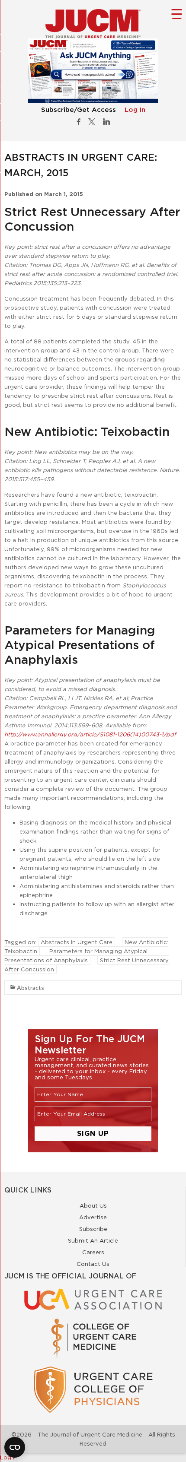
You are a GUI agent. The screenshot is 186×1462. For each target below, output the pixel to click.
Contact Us (93, 1264)
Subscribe (93, 1229)
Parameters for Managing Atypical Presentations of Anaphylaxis (76, 955)
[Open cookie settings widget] (14, 1447)
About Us (93, 1205)
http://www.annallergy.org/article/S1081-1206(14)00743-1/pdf (90, 734)
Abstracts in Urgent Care (76, 942)
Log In (135, 110)
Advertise (93, 1217)
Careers (93, 1252)
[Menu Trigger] (176, 13)
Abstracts (30, 987)
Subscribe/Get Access (78, 110)
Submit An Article (93, 1240)
